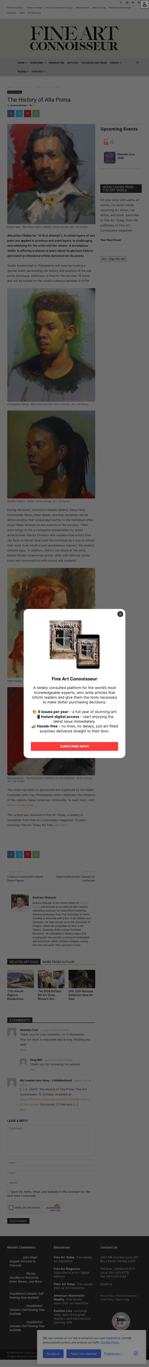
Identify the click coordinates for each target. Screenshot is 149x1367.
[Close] (120, 614)
